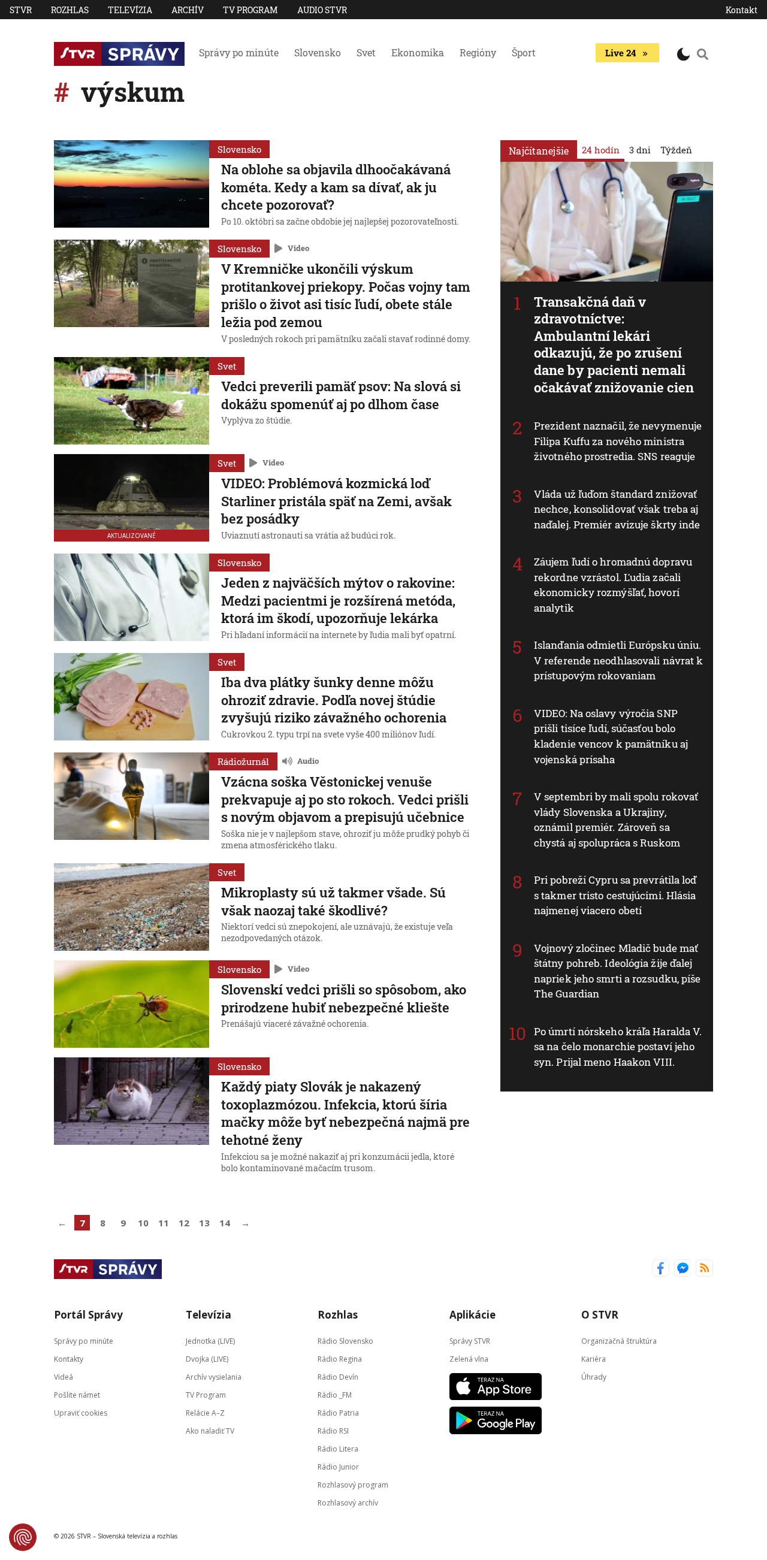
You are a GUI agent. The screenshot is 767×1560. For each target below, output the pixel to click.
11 (163, 1223)
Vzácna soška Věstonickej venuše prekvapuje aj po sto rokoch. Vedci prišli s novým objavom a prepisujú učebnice (345, 799)
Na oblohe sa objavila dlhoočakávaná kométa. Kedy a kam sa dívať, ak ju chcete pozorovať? (336, 187)
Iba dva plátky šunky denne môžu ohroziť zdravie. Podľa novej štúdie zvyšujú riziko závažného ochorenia (333, 699)
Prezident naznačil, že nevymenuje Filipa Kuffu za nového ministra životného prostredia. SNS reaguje (618, 441)
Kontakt (741, 10)
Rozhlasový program (353, 1485)
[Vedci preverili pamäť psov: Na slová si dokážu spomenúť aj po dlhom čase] (131, 401)
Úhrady (593, 1377)
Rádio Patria (338, 1413)
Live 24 (620, 53)
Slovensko (317, 52)
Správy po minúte (239, 52)
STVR (21, 10)
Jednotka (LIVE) (210, 1341)
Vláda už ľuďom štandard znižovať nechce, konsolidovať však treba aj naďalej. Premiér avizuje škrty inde (617, 509)
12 (184, 1223)
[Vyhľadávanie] (703, 54)
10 (143, 1223)
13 (204, 1223)
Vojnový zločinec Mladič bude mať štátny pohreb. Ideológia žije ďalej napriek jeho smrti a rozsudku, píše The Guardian (617, 971)
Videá (63, 1377)
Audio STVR (322, 10)
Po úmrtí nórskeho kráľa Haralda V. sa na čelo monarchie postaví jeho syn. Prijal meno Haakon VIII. (618, 1046)
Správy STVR (469, 1341)
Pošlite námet (77, 1395)
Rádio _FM (335, 1395)
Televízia (130, 10)
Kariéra (593, 1359)
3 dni (640, 150)
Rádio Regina (340, 1359)
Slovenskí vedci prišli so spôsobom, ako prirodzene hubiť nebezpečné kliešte (343, 998)
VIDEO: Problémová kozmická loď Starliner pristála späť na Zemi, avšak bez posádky (336, 500)
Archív (187, 10)
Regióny (478, 52)
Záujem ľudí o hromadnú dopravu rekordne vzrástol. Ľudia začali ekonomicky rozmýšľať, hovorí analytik (613, 585)
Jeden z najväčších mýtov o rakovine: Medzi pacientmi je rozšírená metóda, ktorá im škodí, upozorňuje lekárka (338, 600)
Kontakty (68, 1359)
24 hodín (601, 150)
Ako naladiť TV (210, 1431)
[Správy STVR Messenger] (682, 1269)
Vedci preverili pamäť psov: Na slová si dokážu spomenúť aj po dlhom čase (341, 395)
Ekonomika (417, 52)
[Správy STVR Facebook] (660, 1269)
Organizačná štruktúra (619, 1341)
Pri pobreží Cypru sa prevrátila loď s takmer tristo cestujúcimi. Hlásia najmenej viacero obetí (615, 895)
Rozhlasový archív (348, 1503)
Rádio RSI (333, 1431)
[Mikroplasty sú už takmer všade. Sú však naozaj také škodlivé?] (131, 907)
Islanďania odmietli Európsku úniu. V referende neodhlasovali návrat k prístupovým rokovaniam (618, 660)
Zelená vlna (468, 1359)
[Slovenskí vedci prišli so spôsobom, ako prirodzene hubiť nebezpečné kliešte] (131, 1004)
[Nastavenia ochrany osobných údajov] (23, 1537)
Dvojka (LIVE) (207, 1359)
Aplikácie (472, 1315)
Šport (524, 52)
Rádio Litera (338, 1449)
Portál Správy (88, 1315)
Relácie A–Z (205, 1413)
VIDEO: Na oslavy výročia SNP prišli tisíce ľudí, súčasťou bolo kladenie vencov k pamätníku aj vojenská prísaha (611, 736)
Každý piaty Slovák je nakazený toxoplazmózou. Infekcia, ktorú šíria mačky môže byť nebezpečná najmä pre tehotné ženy (345, 1113)
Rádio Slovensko (345, 1341)
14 (224, 1223)
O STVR (599, 1315)
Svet (366, 52)
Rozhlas (70, 10)
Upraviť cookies (80, 1413)
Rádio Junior (338, 1467)
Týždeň (676, 150)
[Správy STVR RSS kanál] (704, 1269)
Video (298, 248)
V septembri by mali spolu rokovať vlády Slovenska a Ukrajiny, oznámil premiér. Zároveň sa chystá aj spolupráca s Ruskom (616, 819)
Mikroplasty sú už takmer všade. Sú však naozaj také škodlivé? (333, 901)
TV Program (250, 10)
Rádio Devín (338, 1377)
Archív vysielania (213, 1377)
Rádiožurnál (243, 761)
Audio (308, 760)
